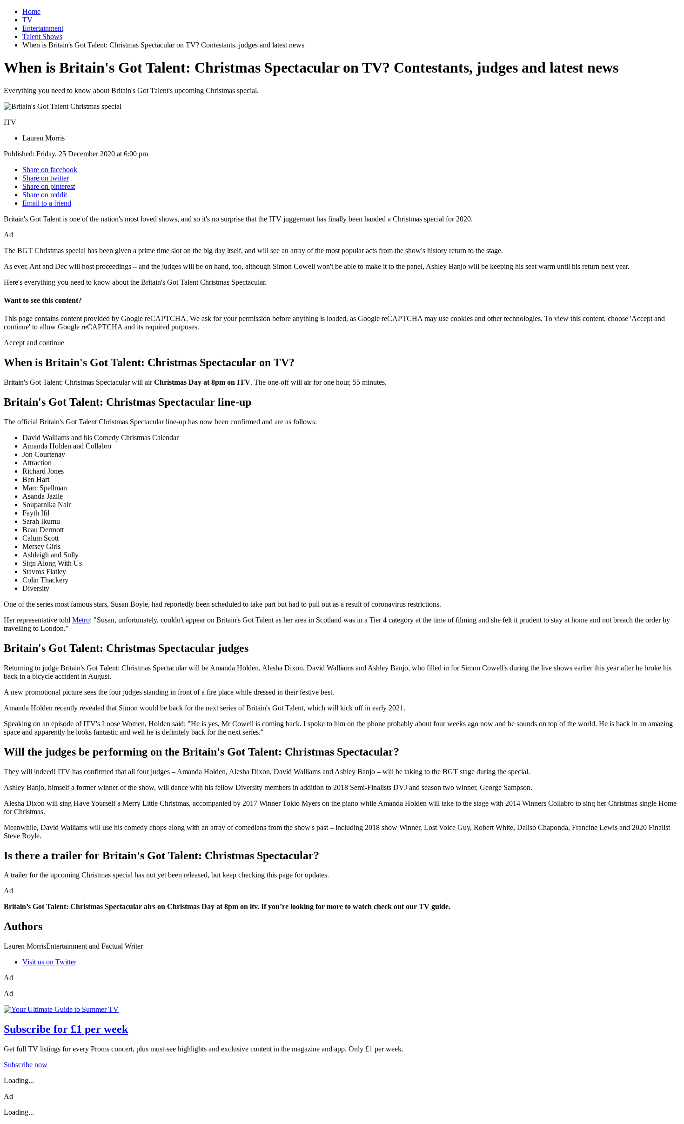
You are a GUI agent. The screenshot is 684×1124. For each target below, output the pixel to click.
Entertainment (42, 28)
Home (31, 11)
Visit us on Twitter (49, 962)
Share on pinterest (48, 186)
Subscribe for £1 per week (66, 1029)
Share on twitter (45, 178)
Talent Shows (42, 36)
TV (27, 20)
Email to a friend (46, 203)
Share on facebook (49, 170)
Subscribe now (25, 1065)
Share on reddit (44, 195)
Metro (81, 620)
